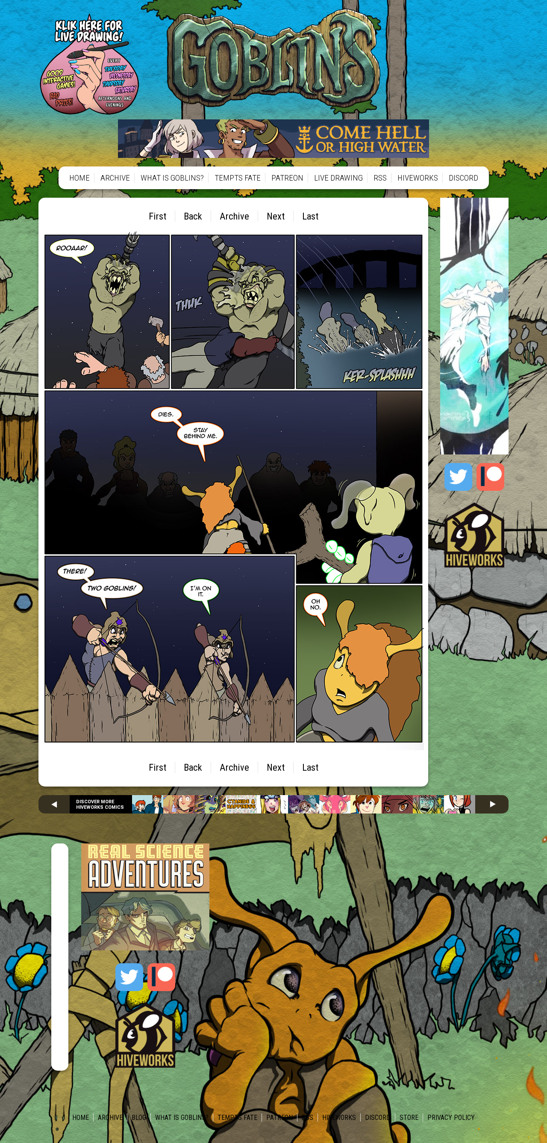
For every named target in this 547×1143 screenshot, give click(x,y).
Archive (234, 216)
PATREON (287, 178)
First (157, 216)
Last (310, 216)
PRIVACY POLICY (451, 1117)
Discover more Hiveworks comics (100, 804)
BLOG (139, 1117)
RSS (380, 178)
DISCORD (463, 178)
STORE (409, 1117)
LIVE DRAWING (338, 178)
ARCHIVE (115, 178)
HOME (79, 178)
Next (276, 216)
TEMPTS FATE (238, 178)
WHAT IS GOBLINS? (172, 178)
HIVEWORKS (417, 178)
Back (193, 216)
